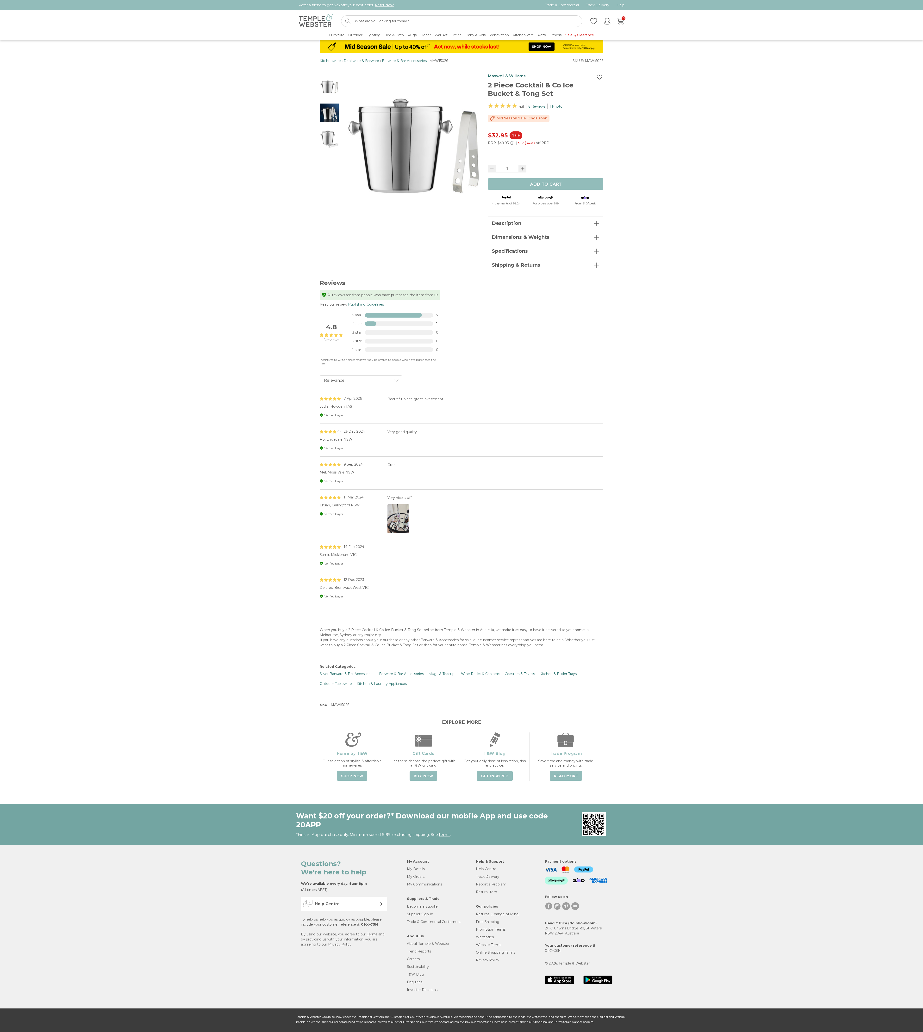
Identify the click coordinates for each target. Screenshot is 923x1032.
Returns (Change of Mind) (497, 914)
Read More (566, 776)
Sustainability (418, 966)
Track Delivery (597, 5)
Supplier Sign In (420, 914)
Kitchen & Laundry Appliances (382, 684)
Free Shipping (487, 922)
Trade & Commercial (562, 5)
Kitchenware (330, 61)
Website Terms (488, 945)
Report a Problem (491, 884)
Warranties (485, 937)
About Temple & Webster (428, 943)
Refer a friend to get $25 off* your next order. (346, 5)
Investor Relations (422, 990)
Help (620, 5)
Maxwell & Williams (507, 76)
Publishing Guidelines (366, 304)
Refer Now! (384, 5)
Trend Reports (419, 951)
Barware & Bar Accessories (404, 61)
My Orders (415, 876)
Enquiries (414, 982)
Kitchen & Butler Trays (558, 674)
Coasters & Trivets (520, 674)
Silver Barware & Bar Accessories (347, 674)
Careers (413, 959)
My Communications (424, 884)
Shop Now (352, 776)
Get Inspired (495, 776)
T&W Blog (415, 974)
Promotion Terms (490, 929)
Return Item (486, 892)
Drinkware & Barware (361, 61)
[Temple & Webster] (316, 21)
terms (444, 834)
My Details (416, 869)
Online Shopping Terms (495, 952)
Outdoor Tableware (336, 684)
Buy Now (423, 776)
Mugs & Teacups (442, 674)
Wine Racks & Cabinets (480, 674)
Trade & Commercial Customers (433, 922)
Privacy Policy (339, 944)
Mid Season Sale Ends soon (522, 118)
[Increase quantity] (522, 168)
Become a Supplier (423, 906)
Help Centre (486, 869)
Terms (372, 934)
